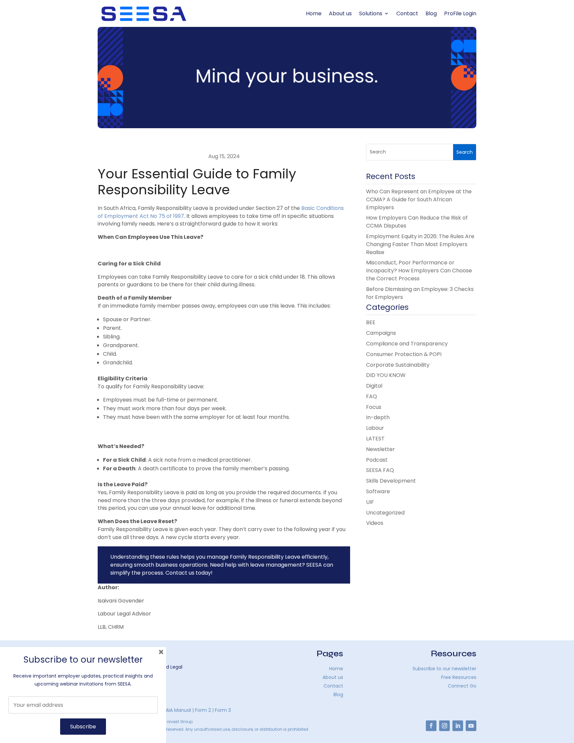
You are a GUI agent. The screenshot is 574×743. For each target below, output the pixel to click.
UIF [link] (370, 502)
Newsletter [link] (380, 449)
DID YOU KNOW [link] (386, 375)
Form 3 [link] (223, 710)
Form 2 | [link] (204, 710)
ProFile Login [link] (460, 13)
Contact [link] (407, 13)
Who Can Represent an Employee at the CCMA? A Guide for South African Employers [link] (419, 199)
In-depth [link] (378, 417)
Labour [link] (375, 428)
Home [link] (314, 13)
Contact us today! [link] (189, 573)
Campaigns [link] (381, 333)
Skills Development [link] (391, 481)
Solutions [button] (370, 13)
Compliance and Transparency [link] (407, 343)
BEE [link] (370, 322)
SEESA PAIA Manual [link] (170, 710)
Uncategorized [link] (385, 512)
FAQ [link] (371, 396)
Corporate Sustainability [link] (398, 365)
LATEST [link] (375, 438)
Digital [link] (374, 386)
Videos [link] (374, 523)
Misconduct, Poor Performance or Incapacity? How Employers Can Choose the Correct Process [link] (419, 270)
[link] (144, 14)
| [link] (192, 710)
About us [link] (340, 13)
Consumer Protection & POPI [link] (403, 354)
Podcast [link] (377, 460)
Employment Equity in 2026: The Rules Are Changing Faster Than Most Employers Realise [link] (420, 244)
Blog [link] (431, 13)
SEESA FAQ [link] (380, 470)
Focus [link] (373, 407)
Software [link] (378, 491)
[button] (464, 152)
